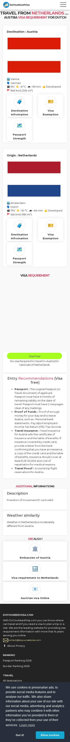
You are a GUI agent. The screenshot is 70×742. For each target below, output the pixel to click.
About (11, 645)
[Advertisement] (35, 315)
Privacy (20, 645)
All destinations (12, 680)
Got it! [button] (20, 735)
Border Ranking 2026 (16, 666)
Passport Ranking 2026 (17, 660)
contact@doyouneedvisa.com (24, 640)
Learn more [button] (27, 725)
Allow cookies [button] (50, 735)
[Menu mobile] (63, 5)
